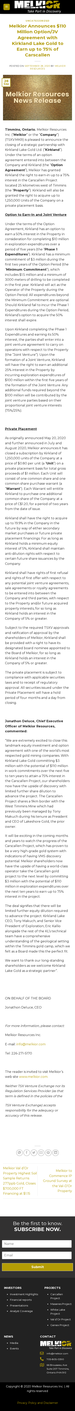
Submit (37, 1267)
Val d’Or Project (60, 1319)
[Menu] (6, 7)
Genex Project (59, 1325)
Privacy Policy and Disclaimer (37, 1403)
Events (14, 1348)
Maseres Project (61, 1303)
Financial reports (21, 1299)
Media (14, 1342)
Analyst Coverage (21, 1311)
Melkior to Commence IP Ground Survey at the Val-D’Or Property (57, 1181)
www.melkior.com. (33, 1077)
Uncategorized (37, 20)
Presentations (19, 1305)
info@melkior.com (31, 1044)
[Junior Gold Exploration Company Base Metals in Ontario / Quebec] (37, 7)
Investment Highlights (24, 1294)
